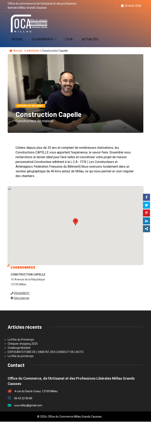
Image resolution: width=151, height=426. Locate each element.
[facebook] (106, 6)
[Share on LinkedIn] (146, 220)
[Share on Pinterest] (146, 213)
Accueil (17, 39)
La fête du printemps (21, 356)
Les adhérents (42, 39)
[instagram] (112, 6)
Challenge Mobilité (19, 347)
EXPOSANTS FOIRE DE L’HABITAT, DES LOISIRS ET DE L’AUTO (46, 351)
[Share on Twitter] (146, 205)
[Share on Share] (146, 228)
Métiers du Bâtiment (30, 106)
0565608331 (22, 293)
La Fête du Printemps (21, 339)
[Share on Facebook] (146, 197)
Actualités (90, 39)
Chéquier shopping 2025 (23, 343)
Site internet (21, 298)
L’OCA (69, 39)
